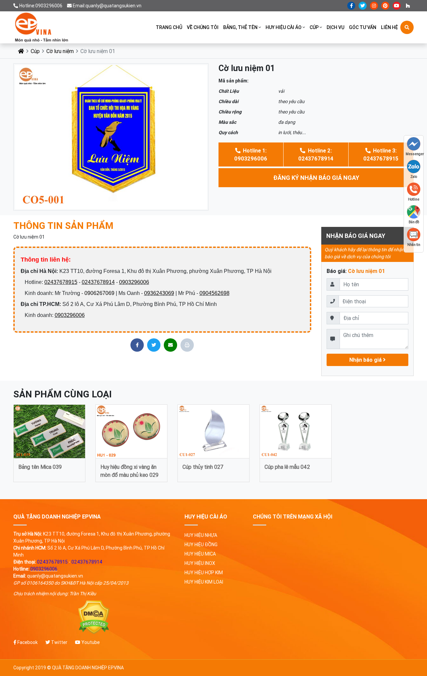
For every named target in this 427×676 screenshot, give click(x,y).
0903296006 (134, 282)
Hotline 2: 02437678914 (315, 154)
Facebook (27, 642)
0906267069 (99, 293)
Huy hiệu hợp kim (203, 573)
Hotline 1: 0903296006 (250, 154)
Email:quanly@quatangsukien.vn (107, 6)
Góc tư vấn (362, 27)
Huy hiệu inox (199, 563)
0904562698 (214, 293)
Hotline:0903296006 (40, 6)
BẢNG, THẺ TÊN (240, 27)
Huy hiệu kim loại (203, 582)
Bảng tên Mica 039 (40, 466)
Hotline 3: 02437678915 (380, 154)
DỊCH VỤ (335, 27)
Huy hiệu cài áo (284, 27)
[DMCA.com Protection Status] (93, 617)
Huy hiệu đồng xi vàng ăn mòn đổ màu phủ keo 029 (129, 470)
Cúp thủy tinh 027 (203, 466)
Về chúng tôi (203, 27)
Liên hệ (389, 27)
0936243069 (159, 293)
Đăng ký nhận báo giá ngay (316, 178)
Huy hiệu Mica (200, 554)
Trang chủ (169, 27)
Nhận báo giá (366, 359)
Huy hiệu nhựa (200, 535)
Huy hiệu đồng (201, 545)
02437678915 (60, 282)
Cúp (314, 27)
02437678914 (98, 282)
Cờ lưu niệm (60, 51)
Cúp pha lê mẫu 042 (287, 466)
